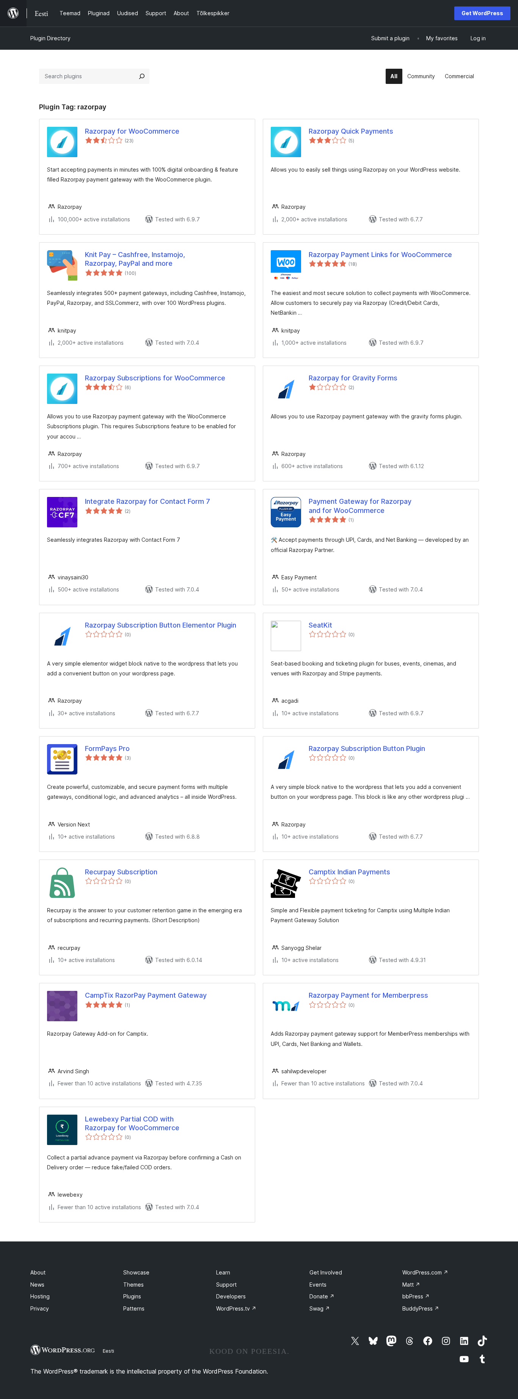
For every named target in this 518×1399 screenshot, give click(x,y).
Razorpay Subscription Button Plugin (367, 748)
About (38, 1272)
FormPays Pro (107, 748)
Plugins (132, 1296)
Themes (133, 1284)
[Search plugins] (141, 76)
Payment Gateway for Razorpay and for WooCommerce (360, 505)
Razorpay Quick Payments (351, 131)
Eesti (108, 1351)
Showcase (136, 1272)
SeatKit (320, 625)
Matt (411, 1284)
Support (226, 1284)
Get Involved (325, 1272)
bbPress (416, 1296)
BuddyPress (420, 1308)
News (37, 1284)
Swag (319, 1308)
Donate (321, 1296)
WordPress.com (425, 1272)
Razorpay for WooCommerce (132, 131)
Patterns (133, 1308)
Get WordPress (482, 13)
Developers (231, 1296)
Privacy (39, 1308)
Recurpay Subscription (121, 872)
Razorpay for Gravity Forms (353, 378)
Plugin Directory (50, 38)
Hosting (40, 1296)
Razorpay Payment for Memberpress (368, 995)
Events (317, 1284)
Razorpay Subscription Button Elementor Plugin (160, 625)
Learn (223, 1272)
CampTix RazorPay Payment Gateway (146, 995)
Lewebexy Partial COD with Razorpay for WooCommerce (132, 1123)
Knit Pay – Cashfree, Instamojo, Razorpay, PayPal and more (135, 259)
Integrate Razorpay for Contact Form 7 (147, 501)
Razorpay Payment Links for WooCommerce (380, 255)
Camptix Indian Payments (349, 872)
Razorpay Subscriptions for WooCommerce (155, 378)
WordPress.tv (236, 1308)
